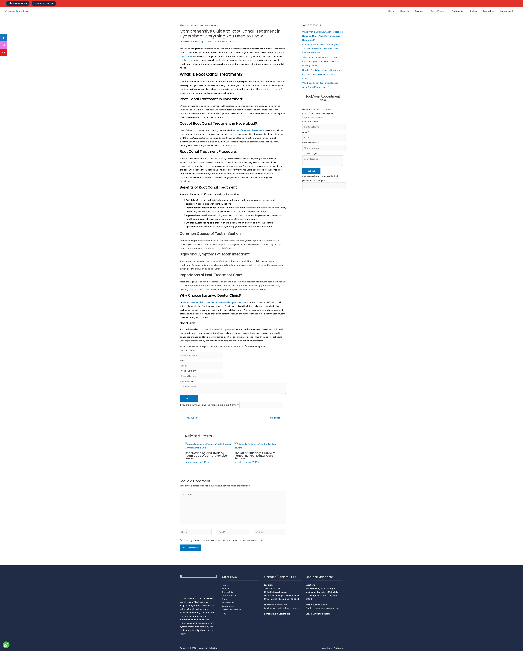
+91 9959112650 (320, 604)
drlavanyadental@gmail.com (284, 608)
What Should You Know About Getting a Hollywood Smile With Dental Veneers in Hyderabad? (322, 35)
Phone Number (188, 370)
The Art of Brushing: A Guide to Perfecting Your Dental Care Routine (255, 455)
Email (183, 360)
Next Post (276, 417)
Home (225, 585)
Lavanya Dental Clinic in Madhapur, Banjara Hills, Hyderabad (212, 302)
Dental (188, 462)
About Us (226, 588)
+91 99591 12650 (19, 3)
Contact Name (188, 350)
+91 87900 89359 (44, 3)
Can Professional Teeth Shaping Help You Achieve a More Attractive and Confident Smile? (321, 48)
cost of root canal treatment (249, 130)
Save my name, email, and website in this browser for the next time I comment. (223, 540)
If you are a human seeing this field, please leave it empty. (209, 404)
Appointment (228, 606)
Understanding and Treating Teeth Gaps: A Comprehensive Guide (206, 455)
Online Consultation (231, 609)
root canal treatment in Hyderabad (217, 329)
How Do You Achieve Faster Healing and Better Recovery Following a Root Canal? (322, 74)
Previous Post (191, 417)
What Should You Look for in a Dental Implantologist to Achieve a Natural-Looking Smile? (320, 61)
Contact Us (227, 592)
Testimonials (228, 602)
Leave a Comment (189, 41)
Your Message (188, 381)
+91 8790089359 (279, 604)
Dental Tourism (229, 595)
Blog (224, 613)
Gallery (225, 599)
